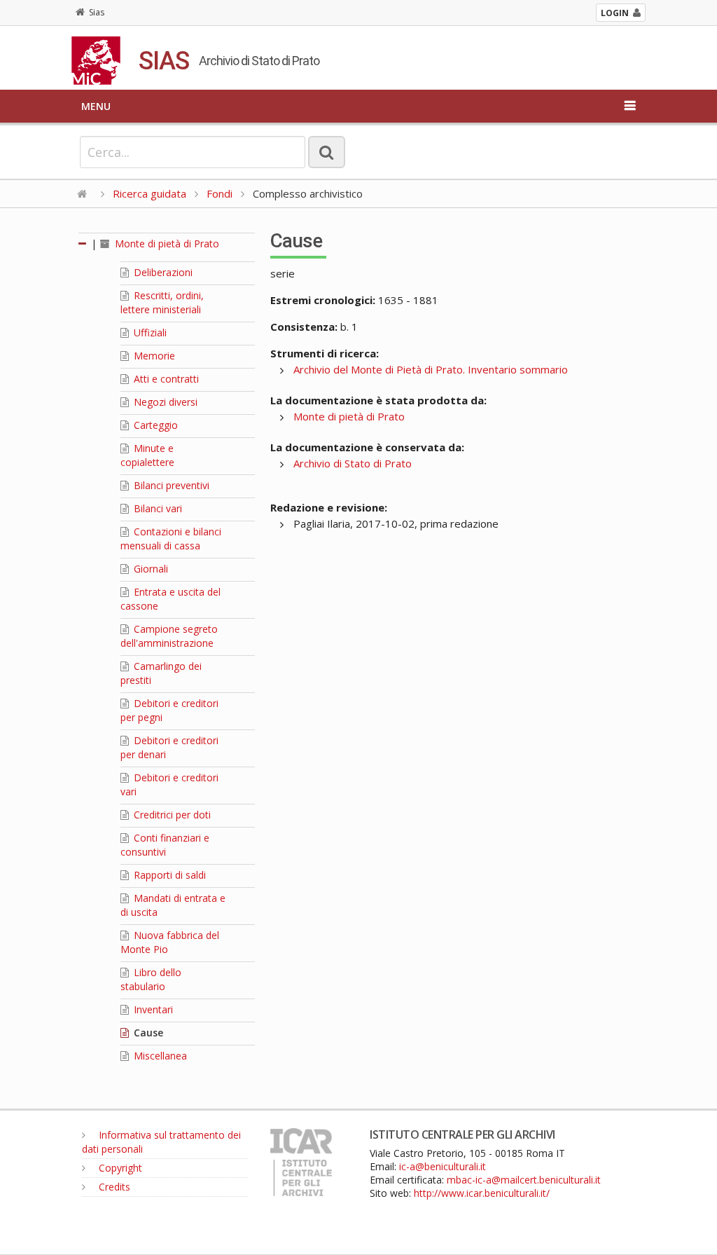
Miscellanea (159, 1055)
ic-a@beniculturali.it (442, 1166)
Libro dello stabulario (150, 979)
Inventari (152, 1009)
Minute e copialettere (147, 455)
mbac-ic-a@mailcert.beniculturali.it (524, 1179)
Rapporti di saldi (168, 875)
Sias (96, 12)
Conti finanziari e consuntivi (164, 844)
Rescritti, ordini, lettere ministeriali (162, 302)
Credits (113, 1186)
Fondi (219, 193)
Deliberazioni (162, 272)
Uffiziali (149, 332)
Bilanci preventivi (170, 485)
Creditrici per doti (171, 814)
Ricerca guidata (149, 193)
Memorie (153, 355)
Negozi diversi (164, 402)
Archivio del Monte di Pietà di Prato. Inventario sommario (430, 369)
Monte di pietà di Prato (165, 243)
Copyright (119, 1167)
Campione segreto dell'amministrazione (169, 636)
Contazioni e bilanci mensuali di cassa (170, 538)
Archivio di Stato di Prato (352, 463)
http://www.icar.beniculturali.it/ (482, 1193)
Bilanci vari (156, 508)
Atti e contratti (165, 378)
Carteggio (154, 425)
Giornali (149, 568)
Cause (147, 1032)
